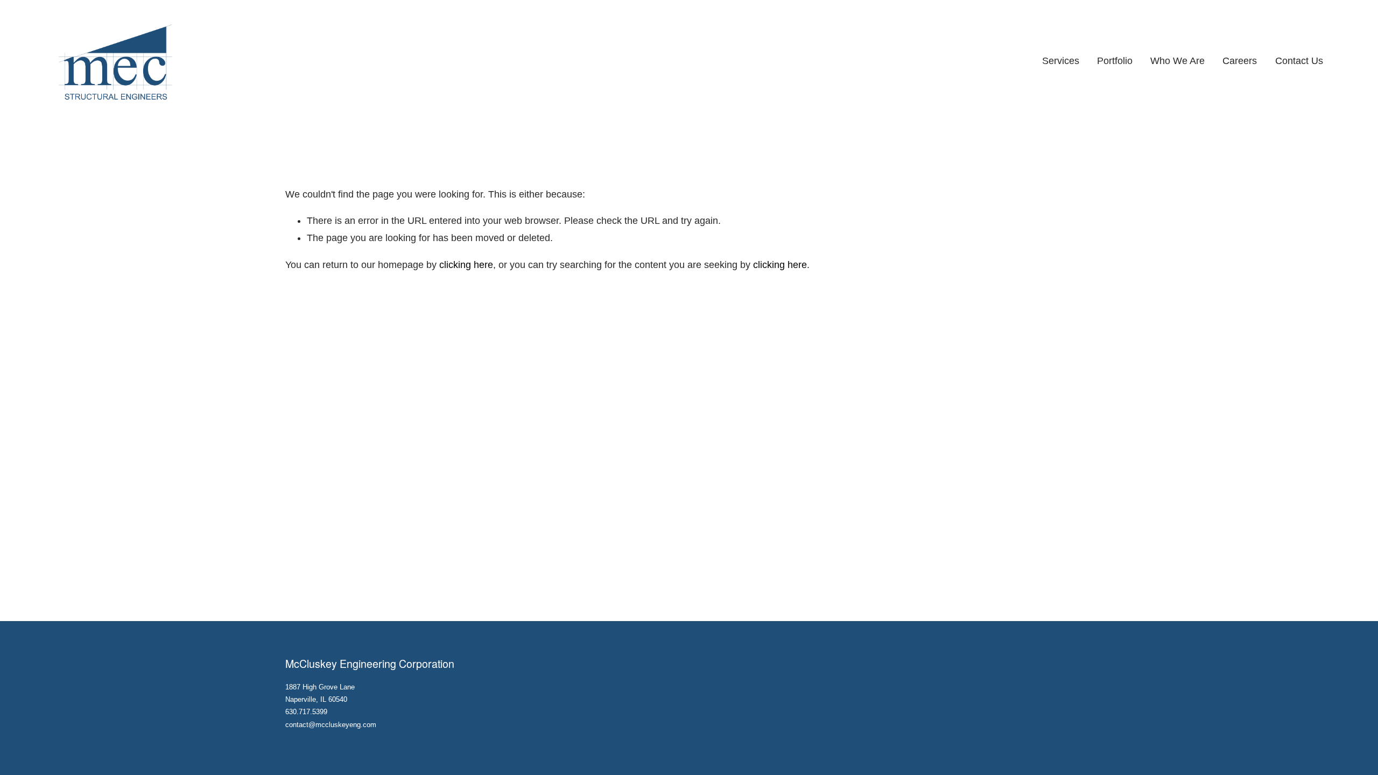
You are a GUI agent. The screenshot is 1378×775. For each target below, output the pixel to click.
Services (1060, 60)
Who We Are (1177, 60)
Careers (1239, 60)
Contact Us (1299, 60)
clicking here (466, 264)
